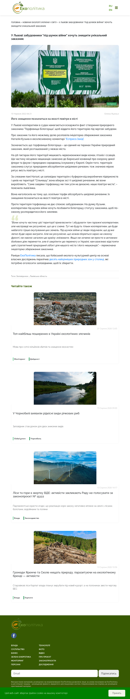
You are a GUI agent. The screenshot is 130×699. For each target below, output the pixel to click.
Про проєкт (45, 657)
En (110, 9)
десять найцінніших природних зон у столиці (76, 259)
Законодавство (32, 518)
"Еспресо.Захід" (74, 138)
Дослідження (46, 664)
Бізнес (14, 653)
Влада (14, 645)
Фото (41, 649)
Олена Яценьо (111, 113)
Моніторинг (17, 661)
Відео (42, 653)
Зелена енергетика (21, 657)
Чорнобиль (36, 438)
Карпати (29, 597)
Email (16, 673)
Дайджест (35, 359)
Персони (15, 664)
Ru (110, 6)
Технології (44, 645)
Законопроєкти (47, 661)
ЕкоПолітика (28, 255)
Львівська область (38, 276)
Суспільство (17, 649)
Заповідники (22, 276)
